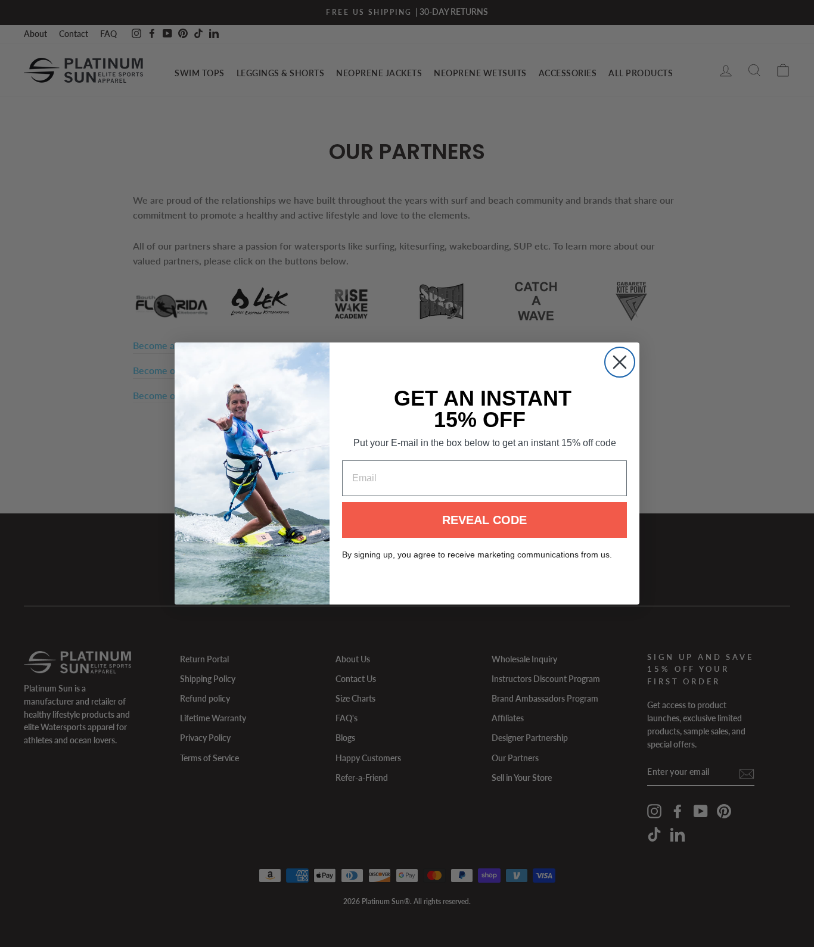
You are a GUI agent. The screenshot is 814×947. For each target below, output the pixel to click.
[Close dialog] (620, 362)
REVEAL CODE (484, 520)
